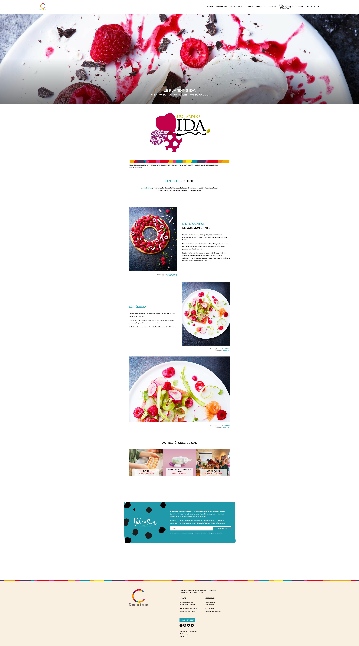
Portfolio (249, 6)
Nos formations (237, 6)
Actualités (272, 6)
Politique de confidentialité (188, 631)
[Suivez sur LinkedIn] (188, 625)
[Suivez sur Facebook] (181, 625)
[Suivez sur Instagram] (184, 625)
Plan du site (183, 636)
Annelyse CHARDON (171, 274)
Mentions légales (185, 634)
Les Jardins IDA (146, 188)
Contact (300, 6)
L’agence (210, 6)
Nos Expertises (222, 6)
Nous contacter (187, 620)
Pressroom (260, 6)
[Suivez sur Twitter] (192, 625)
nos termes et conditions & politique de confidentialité (208, 533)
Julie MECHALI (173, 276)
